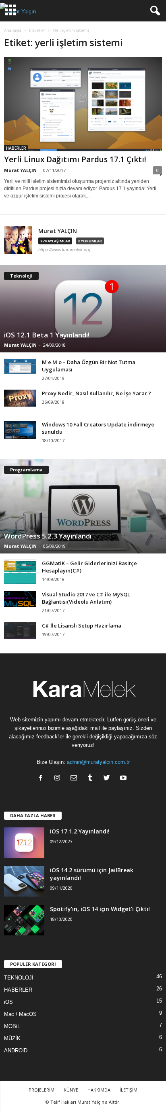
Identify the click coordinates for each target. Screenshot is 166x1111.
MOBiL (12, 1026)
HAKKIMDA (98, 1090)
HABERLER (16, 148)
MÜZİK (12, 1038)
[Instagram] (59, 779)
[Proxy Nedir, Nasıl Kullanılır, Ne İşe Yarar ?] (20, 398)
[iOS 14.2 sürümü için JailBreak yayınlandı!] (24, 881)
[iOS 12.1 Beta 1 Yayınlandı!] (83, 308)
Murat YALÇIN (20, 170)
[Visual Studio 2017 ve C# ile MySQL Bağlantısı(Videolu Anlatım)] (20, 599)
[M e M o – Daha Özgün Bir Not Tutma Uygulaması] (20, 366)
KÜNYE (71, 1090)
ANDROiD (15, 1050)
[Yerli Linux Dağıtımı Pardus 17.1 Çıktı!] (83, 104)
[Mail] (75, 779)
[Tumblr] (92, 779)
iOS (8, 1002)
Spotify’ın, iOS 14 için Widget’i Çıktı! (100, 909)
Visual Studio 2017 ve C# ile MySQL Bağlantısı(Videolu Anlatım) (86, 598)
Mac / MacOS (20, 1014)
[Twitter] (108, 779)
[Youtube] (124, 779)
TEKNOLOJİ (18, 978)
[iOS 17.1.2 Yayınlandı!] (24, 842)
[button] (153, 11)
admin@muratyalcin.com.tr (98, 762)
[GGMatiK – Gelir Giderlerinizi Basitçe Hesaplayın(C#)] (20, 572)
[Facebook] (42, 779)
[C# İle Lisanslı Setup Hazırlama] (20, 630)
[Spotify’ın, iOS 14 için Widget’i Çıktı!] (24, 920)
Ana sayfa (12, 30)
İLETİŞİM (128, 1090)
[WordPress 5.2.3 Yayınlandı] (83, 506)
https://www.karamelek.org (64, 249)
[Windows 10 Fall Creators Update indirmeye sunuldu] (20, 430)
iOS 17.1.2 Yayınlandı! (80, 831)
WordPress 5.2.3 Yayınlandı (47, 536)
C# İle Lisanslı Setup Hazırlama (81, 625)
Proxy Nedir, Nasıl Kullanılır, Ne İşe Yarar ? (96, 393)
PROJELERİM (41, 1090)
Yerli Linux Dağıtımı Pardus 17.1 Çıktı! (75, 159)
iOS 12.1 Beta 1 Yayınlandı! (46, 334)
